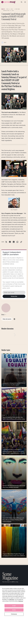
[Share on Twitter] (6, 241)
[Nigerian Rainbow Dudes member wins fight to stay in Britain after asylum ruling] (14, 404)
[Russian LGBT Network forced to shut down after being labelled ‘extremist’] (14, 472)
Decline (14, 609)
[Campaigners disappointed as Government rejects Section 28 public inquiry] (14, 370)
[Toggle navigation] (25, 2)
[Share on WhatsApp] (17, 241)
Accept (14, 605)
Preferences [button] (20, 601)
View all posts (7, 319)
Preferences (14, 614)
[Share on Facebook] (9, 241)
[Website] (14, 319)
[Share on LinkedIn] (13, 241)
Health (3, 9)
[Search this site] (21, 2)
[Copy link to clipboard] (21, 241)
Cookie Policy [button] (11, 599)
